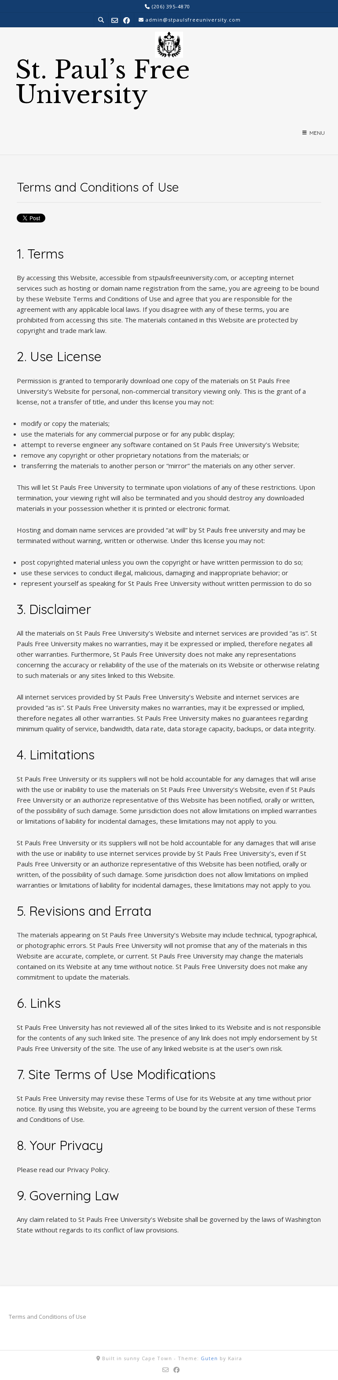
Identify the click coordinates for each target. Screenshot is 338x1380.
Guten (209, 1358)
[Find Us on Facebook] (126, 20)
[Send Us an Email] (115, 20)
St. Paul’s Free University (102, 82)
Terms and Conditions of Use (47, 1317)
